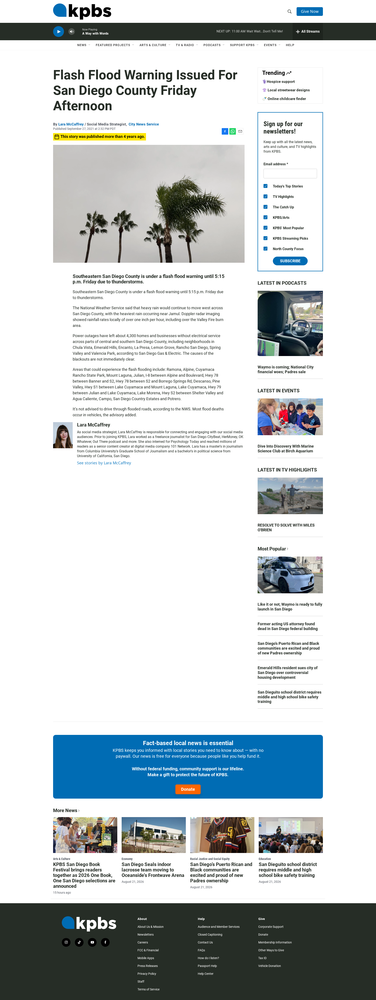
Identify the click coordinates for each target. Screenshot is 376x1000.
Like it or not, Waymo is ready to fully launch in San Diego (290, 606)
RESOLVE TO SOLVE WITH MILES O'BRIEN (286, 527)
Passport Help (207, 966)
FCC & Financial (148, 950)
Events (270, 45)
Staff (141, 981)
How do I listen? (208, 958)
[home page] (82, 11)
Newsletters (146, 934)
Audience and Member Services (219, 926)
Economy (127, 859)
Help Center (205, 973)
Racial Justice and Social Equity (210, 859)
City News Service (144, 124)
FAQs (201, 950)
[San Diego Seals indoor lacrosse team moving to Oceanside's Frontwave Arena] (154, 835)
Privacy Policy (147, 973)
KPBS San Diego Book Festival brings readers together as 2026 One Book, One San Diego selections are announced (84, 875)
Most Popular (272, 549)
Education (265, 859)
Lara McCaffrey (71, 124)
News (81, 45)
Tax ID (262, 958)
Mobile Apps (146, 958)
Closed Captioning (210, 934)
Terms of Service (148, 989)
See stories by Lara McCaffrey (104, 462)
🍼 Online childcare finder (284, 99)
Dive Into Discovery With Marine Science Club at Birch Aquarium (286, 448)
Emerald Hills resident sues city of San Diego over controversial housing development (287, 673)
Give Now (310, 11)
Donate (188, 789)
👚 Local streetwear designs (286, 90)
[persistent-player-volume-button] (71, 32)
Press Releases (148, 966)
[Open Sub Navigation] (89, 45)
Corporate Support (271, 926)
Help (290, 45)
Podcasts (212, 45)
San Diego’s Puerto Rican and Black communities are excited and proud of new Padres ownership (289, 648)
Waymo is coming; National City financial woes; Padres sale (286, 369)
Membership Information (275, 942)
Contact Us (205, 942)
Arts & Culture (152, 45)
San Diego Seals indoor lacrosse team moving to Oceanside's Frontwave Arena (153, 870)
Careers (143, 942)
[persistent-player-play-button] (58, 31)
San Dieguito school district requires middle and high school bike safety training (289, 697)
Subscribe (290, 261)
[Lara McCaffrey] (63, 435)
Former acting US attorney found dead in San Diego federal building (288, 626)
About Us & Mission (151, 926)
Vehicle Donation (269, 966)
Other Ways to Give (271, 950)
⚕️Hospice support (278, 81)
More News (65, 810)
